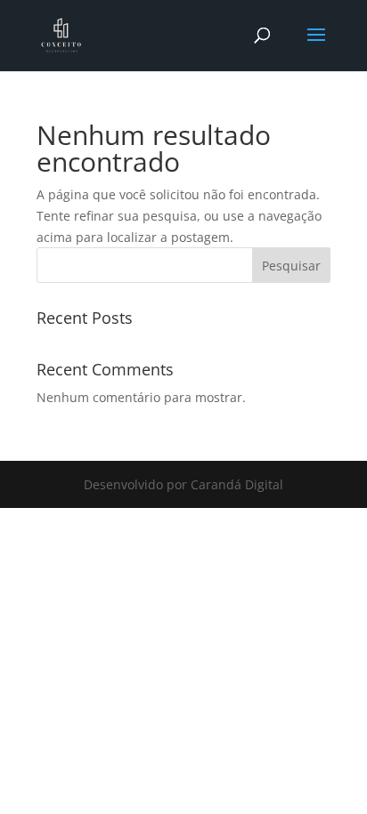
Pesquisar (291, 265)
